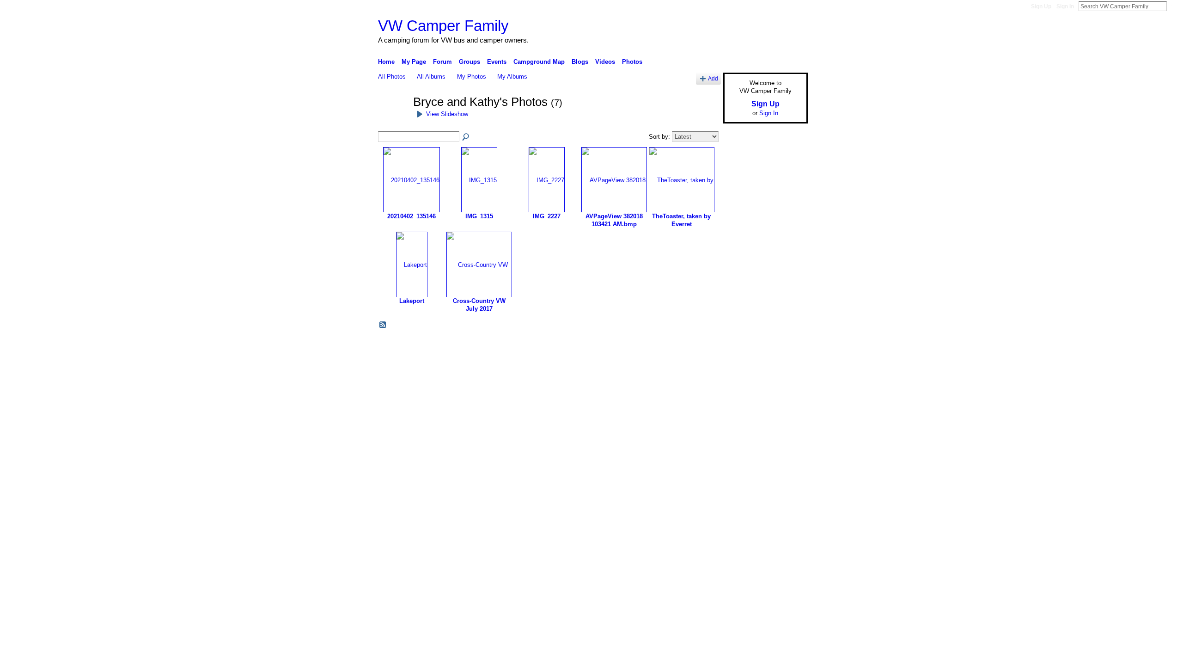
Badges (703, 346)
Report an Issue (739, 346)
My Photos (471, 76)
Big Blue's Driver (448, 346)
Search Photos (466, 137)
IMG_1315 (479, 216)
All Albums (431, 76)
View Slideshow (447, 114)
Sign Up (1041, 6)
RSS (383, 325)
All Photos (392, 76)
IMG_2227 (547, 216)
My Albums (512, 76)
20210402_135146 (411, 216)
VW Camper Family (443, 25)
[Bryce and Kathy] (393, 119)
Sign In (1065, 6)
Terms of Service (787, 346)
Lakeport (411, 300)
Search (1174, 6)
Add (713, 78)
